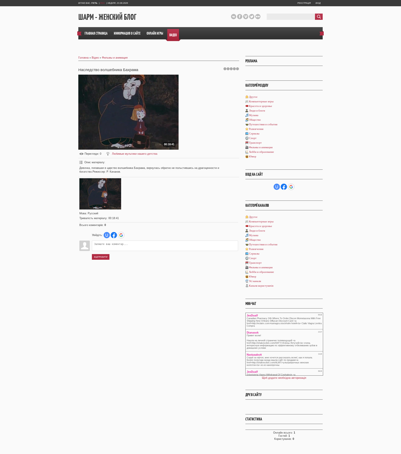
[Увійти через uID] (107, 235)
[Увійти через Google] (121, 235)
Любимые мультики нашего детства (134, 153)
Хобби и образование (261, 151)
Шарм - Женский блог (107, 17)
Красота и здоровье (260, 106)
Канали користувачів (261, 285)
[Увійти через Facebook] (114, 235)
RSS (102, 3)
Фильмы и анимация (115, 57)
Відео (95, 57)
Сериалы (254, 133)
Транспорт (255, 142)
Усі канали (255, 281)
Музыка (253, 115)
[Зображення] (100, 193)
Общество (255, 119)
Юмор (252, 156)
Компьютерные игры (261, 101)
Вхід (318, 3)
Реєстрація (304, 3)
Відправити (100, 257)
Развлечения (256, 128)
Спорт (252, 138)
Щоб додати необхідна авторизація (284, 377)
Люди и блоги (257, 110)
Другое (253, 96)
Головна (83, 57)
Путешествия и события (263, 124)
